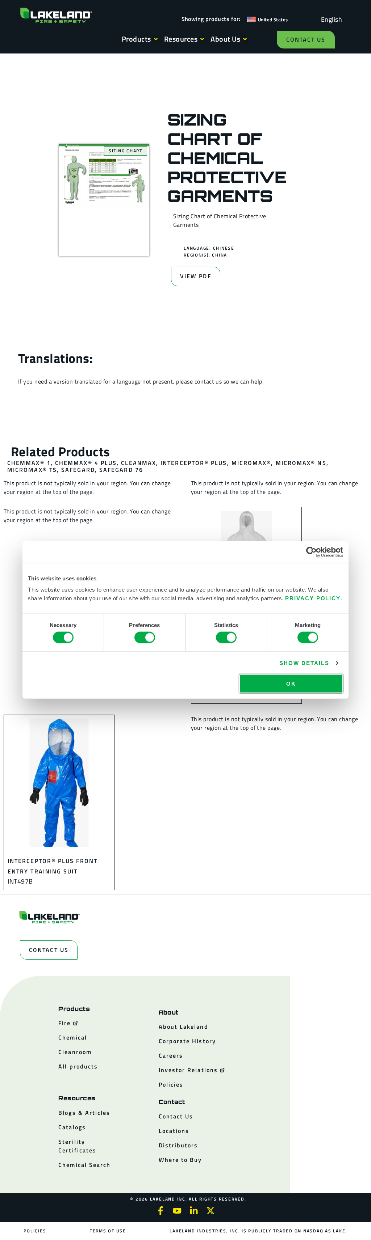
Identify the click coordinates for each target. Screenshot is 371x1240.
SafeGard (78, 469)
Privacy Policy (313, 598)
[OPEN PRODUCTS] (156, 39)
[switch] (144, 637)
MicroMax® (251, 462)
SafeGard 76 (121, 469)
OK (291, 684)
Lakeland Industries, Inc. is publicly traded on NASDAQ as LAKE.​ (258, 1230)
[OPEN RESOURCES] (202, 39)
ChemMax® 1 (29, 462)
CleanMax (138, 462)
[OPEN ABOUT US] (245, 39)
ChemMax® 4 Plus (86, 462)
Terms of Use (108, 1230)
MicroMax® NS (301, 462)
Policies (35, 1230)
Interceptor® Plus (194, 462)
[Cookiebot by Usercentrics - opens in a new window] (311, 551)
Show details (304, 663)
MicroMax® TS (32, 469)
